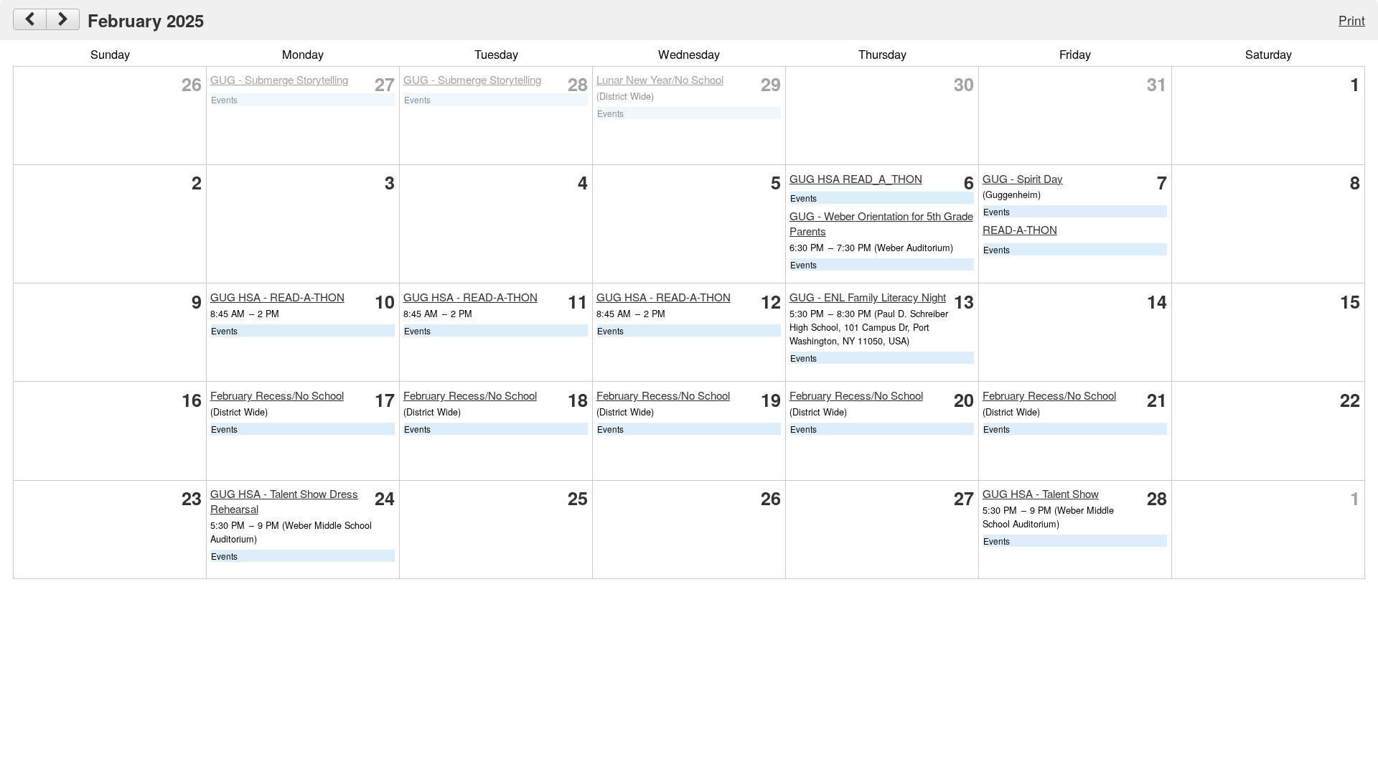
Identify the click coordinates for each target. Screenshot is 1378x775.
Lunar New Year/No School (659, 79)
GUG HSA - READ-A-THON (277, 296)
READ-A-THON (1020, 229)
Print (1352, 20)
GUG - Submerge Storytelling (279, 79)
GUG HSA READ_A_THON (855, 178)
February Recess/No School (277, 395)
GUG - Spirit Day (1023, 178)
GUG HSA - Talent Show (1041, 493)
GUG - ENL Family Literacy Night (867, 296)
